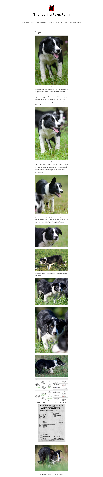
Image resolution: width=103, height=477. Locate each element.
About (27, 22)
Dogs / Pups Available (41, 22)
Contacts (79, 22)
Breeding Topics (59, 22)
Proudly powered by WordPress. (56, 474)
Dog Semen (50, 22)
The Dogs (32, 22)
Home (23, 22)
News (74, 22)
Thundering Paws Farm (51, 14)
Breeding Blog (68, 22)
